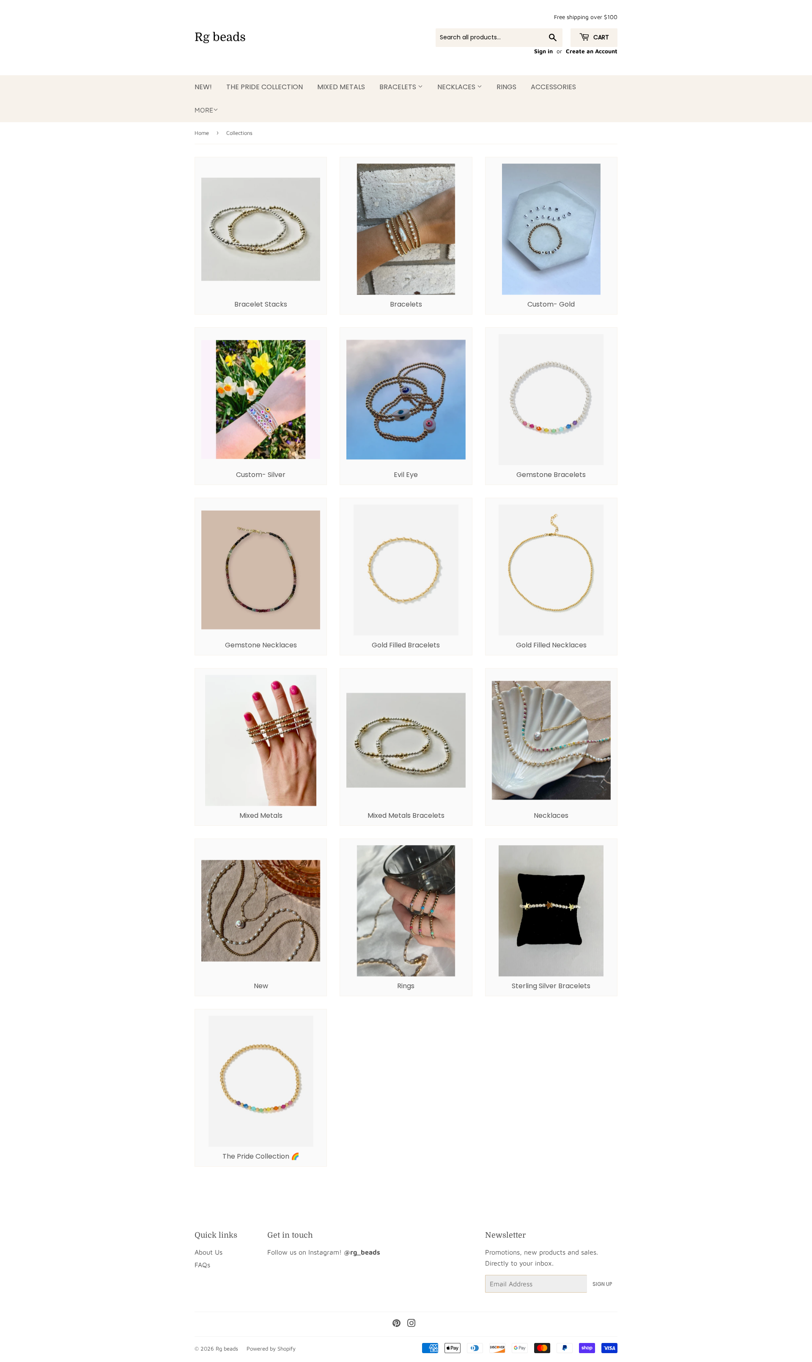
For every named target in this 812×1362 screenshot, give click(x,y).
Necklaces (457, 87)
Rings (506, 87)
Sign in (543, 51)
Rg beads (220, 37)
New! (203, 87)
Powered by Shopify (271, 1348)
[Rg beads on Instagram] (411, 1324)
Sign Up (602, 1284)
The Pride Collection (264, 87)
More (204, 110)
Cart (600, 37)
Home (202, 132)
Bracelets (398, 87)
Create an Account (591, 51)
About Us (208, 1252)
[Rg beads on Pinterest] (396, 1324)
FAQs (202, 1265)
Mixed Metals (341, 87)
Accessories (553, 87)
